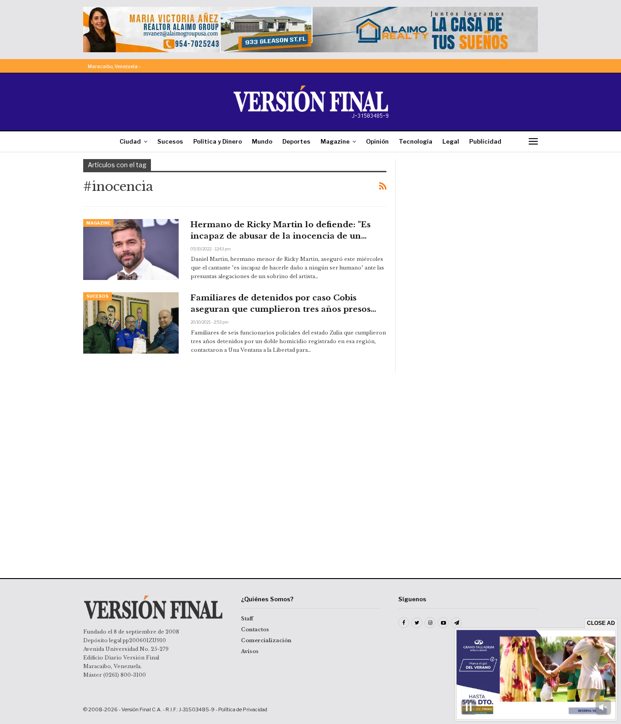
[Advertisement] (473, 216)
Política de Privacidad (242, 709)
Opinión (377, 141)
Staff (247, 618)
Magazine (335, 141)
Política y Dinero (217, 141)
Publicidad (485, 141)
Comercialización (266, 640)
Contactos (255, 629)
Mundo (262, 141)
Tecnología (415, 141)
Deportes (296, 141)
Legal (450, 141)
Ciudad (130, 141)
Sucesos (170, 141)
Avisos (250, 651)
